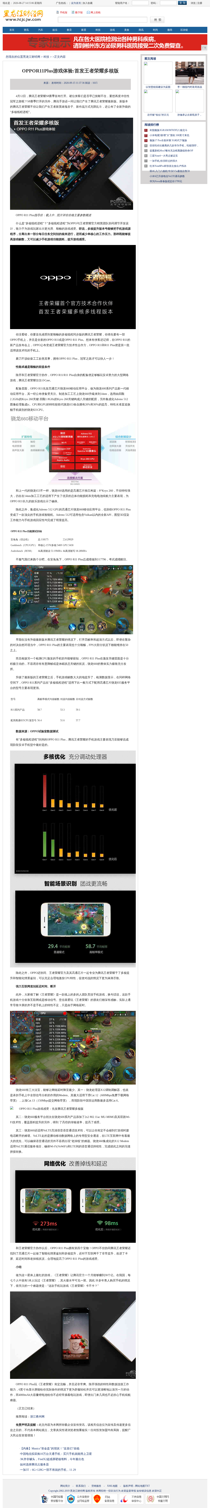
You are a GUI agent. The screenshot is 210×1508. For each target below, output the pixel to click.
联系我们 (81, 1485)
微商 (169, 29)
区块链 (184, 29)
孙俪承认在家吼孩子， (189, 114)
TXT (147, 1485)
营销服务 (96, 1485)
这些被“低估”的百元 (158, 114)
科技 (98, 29)
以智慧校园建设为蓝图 (158, 87)
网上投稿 (95, 12)
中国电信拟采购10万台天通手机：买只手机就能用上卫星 (56, 1453)
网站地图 (140, 1485)
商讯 (141, 29)
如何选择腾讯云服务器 (34, 1464)
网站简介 (65, 1485)
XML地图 (112, 1485)
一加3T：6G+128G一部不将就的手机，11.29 (48, 1469)
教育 (69, 29)
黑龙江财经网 (31, 56)
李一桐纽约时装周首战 (189, 87)
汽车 (40, 29)
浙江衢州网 (37, 1416)
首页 (11, 29)
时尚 (155, 29)
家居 (83, 29)
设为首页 (76, 3)
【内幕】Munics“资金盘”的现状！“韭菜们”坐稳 (49, 1448)
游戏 (112, 29)
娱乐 (54, 29)
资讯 (26, 29)
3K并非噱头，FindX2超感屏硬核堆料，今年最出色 (52, 1459)
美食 (126, 29)
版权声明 (128, 1485)
